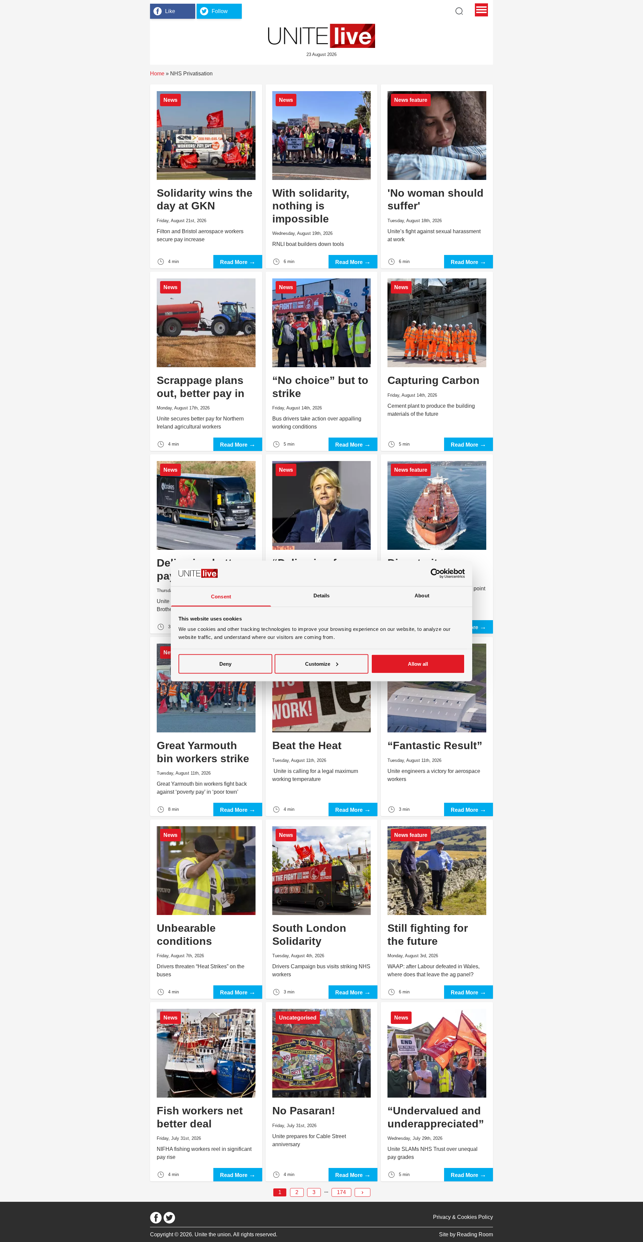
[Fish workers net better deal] (206, 1091)
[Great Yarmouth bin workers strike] (206, 726)
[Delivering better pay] (206, 544)
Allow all (418, 663)
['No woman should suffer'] (437, 176)
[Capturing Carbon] (437, 361)
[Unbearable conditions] (206, 909)
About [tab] (422, 595)
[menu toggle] (481, 9)
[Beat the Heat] (322, 726)
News (170, 100)
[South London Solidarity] (322, 909)
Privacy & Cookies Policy (463, 1217)
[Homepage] (321, 36)
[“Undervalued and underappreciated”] (437, 1091)
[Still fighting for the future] (437, 909)
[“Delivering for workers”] (322, 544)
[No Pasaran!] (322, 1091)
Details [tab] (321, 595)
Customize (317, 663)
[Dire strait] (437, 544)
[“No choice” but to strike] (322, 361)
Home (157, 73)
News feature (410, 100)
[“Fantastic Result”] (437, 726)
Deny (225, 663)
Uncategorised (297, 1018)
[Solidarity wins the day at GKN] (206, 176)
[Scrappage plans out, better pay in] (206, 361)
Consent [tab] (221, 596)
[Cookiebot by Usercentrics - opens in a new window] (435, 573)
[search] (459, 11)
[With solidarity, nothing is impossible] (322, 176)
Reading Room (475, 1234)
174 (341, 1192)
